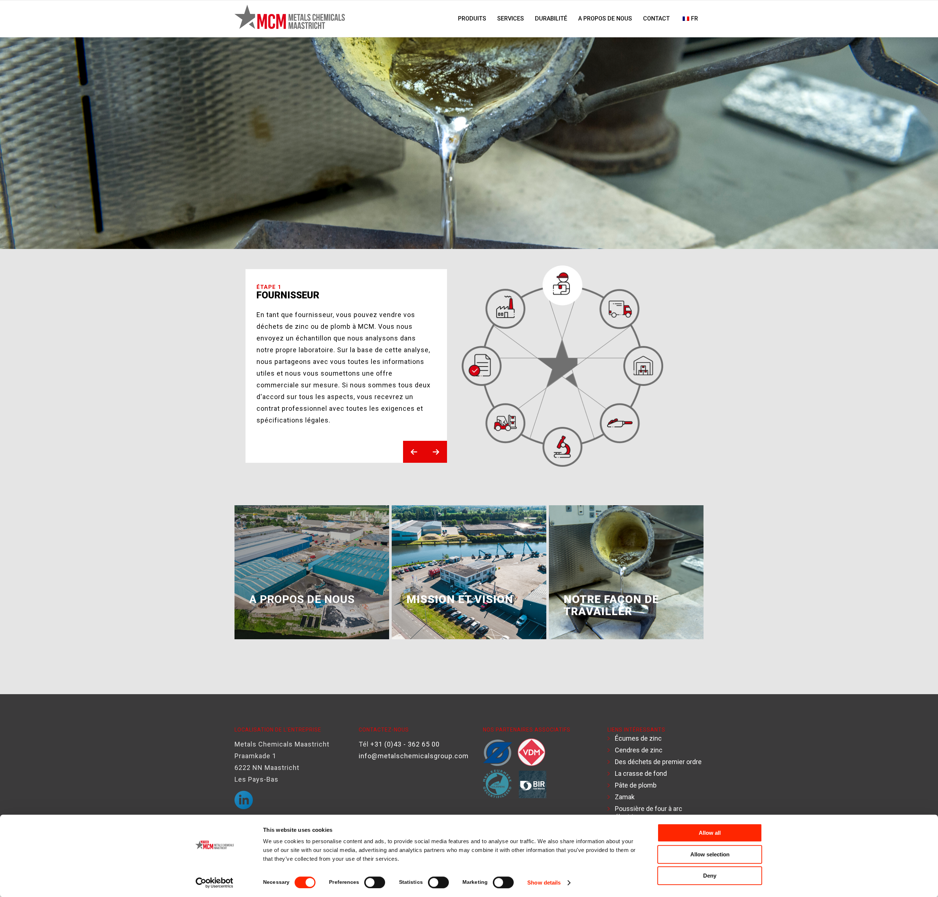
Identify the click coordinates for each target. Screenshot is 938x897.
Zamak (625, 797)
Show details (544, 882)
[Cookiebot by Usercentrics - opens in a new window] (214, 882)
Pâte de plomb (636, 785)
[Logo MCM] (289, 18)
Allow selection (710, 854)
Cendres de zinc (638, 750)
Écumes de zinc (638, 738)
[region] (469, 366)
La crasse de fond (641, 773)
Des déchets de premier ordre (658, 762)
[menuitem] (472, 18)
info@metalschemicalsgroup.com (414, 756)
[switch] (374, 882)
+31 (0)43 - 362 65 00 (405, 744)
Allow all (710, 833)
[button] (414, 452)
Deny (709, 875)
